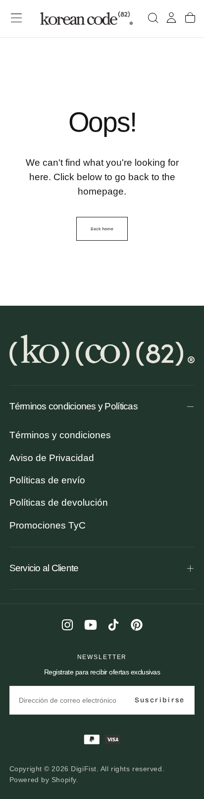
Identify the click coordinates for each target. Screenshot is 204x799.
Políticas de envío (47, 480)
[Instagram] (67, 625)
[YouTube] (91, 625)
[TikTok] (113, 625)
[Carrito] (190, 18)
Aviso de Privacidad (51, 458)
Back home (102, 228)
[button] (16, 18)
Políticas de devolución (58, 502)
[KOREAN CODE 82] (102, 350)
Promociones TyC (47, 525)
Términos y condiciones (60, 435)
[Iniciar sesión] (171, 18)
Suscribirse (160, 700)
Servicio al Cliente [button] (44, 568)
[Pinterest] (137, 625)
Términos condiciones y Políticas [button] (73, 406)
